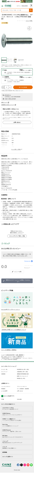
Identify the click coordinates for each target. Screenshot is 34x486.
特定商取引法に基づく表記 (23, 369)
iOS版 (2, 399)
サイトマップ (4, 371)
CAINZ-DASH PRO (10, 355)
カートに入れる (23, 87)
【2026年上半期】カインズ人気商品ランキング (13, 329)
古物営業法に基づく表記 (22, 371)
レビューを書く (29, 20)
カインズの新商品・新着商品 (8, 350)
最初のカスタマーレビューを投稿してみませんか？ (18, 280)
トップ (2, 355)
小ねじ (14, 356)
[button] (31, 10)
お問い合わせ (17, 122)
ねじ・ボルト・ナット (6, 356)
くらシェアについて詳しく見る (17, 236)
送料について (4, 102)
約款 (18, 254)
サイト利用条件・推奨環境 (23, 388)
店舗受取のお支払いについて (7, 104)
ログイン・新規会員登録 (22, 5)
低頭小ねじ (19, 356)
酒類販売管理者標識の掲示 (23, 374)
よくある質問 (4, 391)
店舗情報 (3, 374)
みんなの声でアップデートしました (10, 309)
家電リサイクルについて (22, 376)
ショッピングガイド (5, 386)
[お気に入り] (29, 28)
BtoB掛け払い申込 (21, 378)
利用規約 (3, 388)
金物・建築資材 (19, 355)
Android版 (19, 399)
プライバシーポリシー (22, 386)
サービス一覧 (4, 369)
